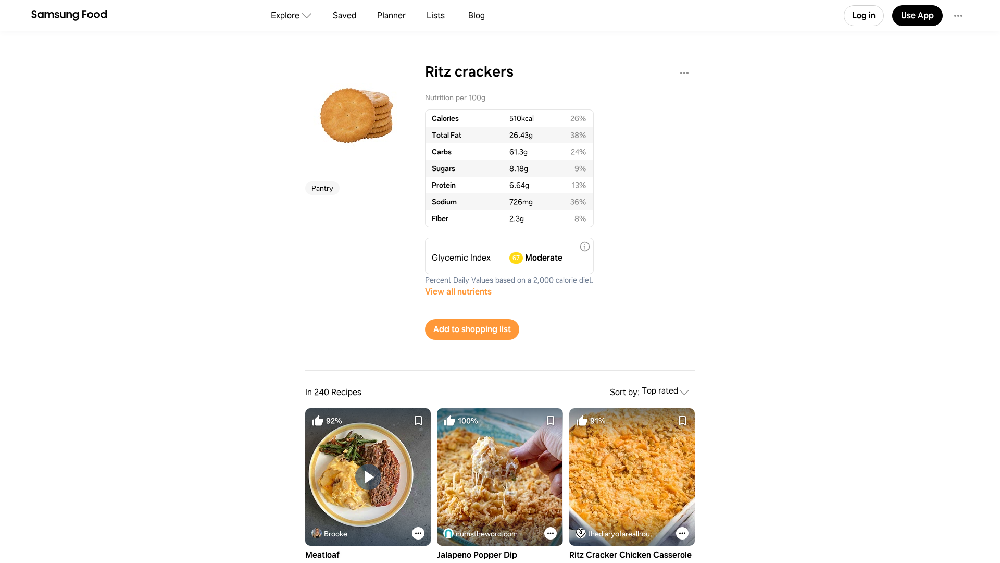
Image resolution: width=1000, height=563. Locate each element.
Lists (436, 15)
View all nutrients (458, 291)
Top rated (660, 391)
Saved (344, 15)
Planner (391, 15)
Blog (476, 15)
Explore (285, 15)
